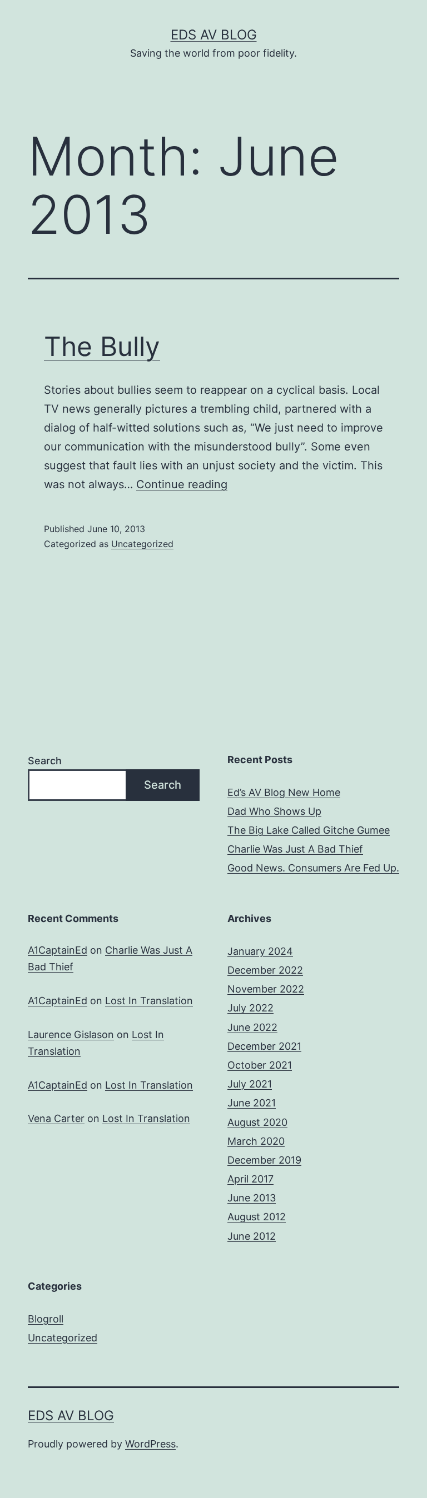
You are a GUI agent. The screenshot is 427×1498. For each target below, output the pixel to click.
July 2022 (250, 1008)
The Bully (102, 346)
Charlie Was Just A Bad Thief (295, 849)
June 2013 (251, 1198)
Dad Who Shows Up (274, 811)
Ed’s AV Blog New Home (283, 792)
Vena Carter (56, 1118)
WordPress (150, 1444)
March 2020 (256, 1141)
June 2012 (251, 1236)
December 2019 (264, 1160)
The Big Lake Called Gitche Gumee (308, 830)
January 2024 (260, 951)
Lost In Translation (149, 1000)
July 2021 (249, 1084)
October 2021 (259, 1065)
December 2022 (265, 970)
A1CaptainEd (57, 950)
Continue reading (181, 484)
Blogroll (45, 1319)
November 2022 (265, 989)
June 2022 (252, 1027)
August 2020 (257, 1122)
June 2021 (251, 1103)
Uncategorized (142, 543)
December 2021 (264, 1046)
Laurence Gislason (71, 1034)
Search (45, 760)
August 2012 (256, 1217)
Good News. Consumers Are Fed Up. (313, 868)
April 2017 (250, 1179)
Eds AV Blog (214, 35)
